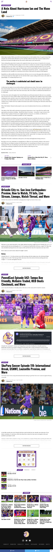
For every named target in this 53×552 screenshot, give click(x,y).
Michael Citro (9, 16)
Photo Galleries (34, 544)
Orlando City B (21, 544)
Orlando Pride (13, 544)
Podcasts (27, 544)
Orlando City (6, 544)
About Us (48, 544)
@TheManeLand (37, 129)
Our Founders (41, 544)
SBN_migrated (13, 152)
